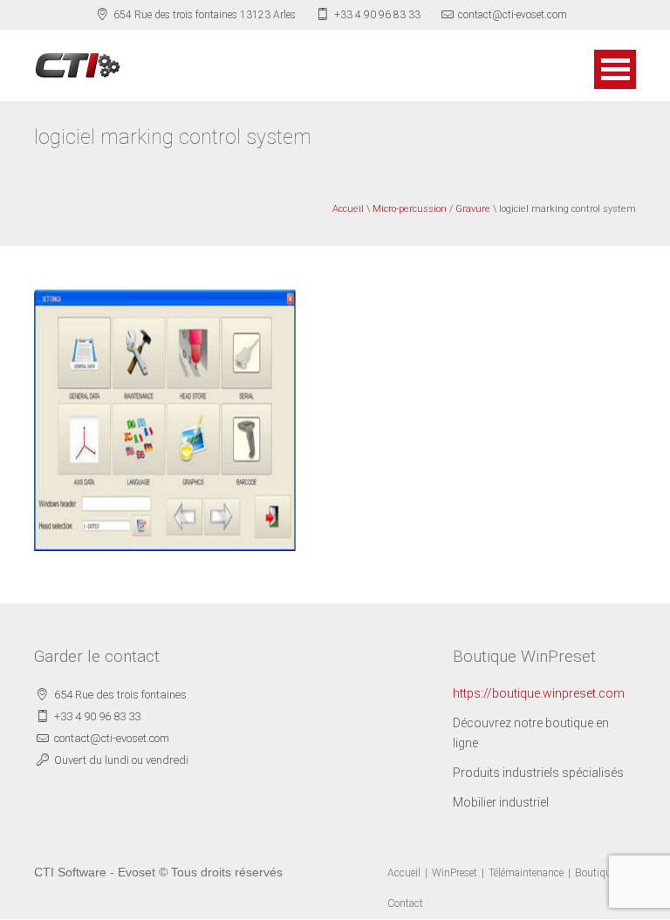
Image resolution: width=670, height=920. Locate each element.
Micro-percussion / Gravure (431, 209)
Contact (405, 903)
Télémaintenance (526, 873)
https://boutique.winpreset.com (539, 693)
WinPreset (454, 873)
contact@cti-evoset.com (512, 15)
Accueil (348, 209)
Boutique (595, 873)
